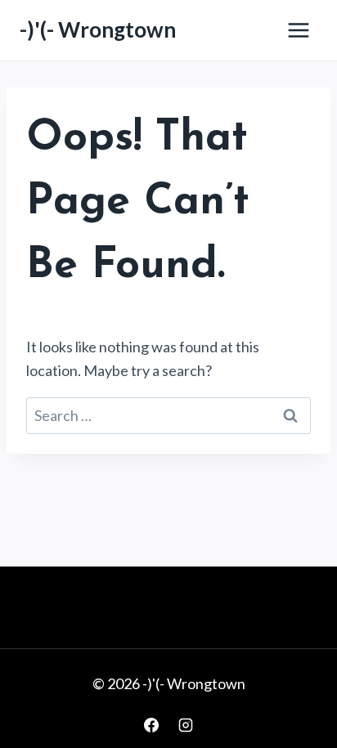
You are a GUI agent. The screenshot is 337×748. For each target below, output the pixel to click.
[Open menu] (298, 30)
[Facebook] (151, 725)
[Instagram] (185, 725)
